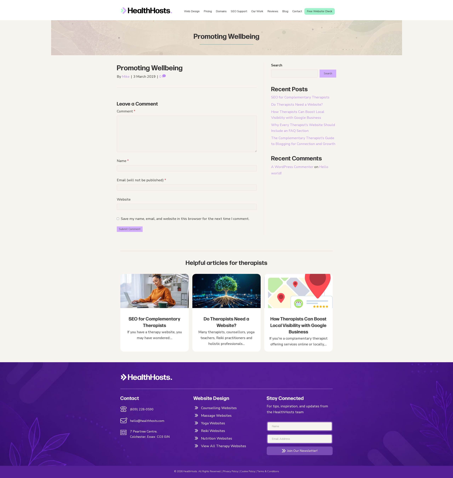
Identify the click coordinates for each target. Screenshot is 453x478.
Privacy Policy (230, 471)
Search (276, 65)
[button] (300, 450)
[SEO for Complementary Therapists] (154, 313)
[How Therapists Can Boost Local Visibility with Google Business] (298, 313)
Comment (126, 111)
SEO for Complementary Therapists (300, 97)
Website (124, 199)
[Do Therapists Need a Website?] (226, 313)
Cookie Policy (247, 471)
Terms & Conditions (268, 471)
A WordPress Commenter (292, 166)
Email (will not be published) (141, 180)
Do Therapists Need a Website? (297, 104)
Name (123, 160)
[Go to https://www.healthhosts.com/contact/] (153, 421)
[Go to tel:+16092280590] (153, 409)
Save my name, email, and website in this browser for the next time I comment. (185, 218)
